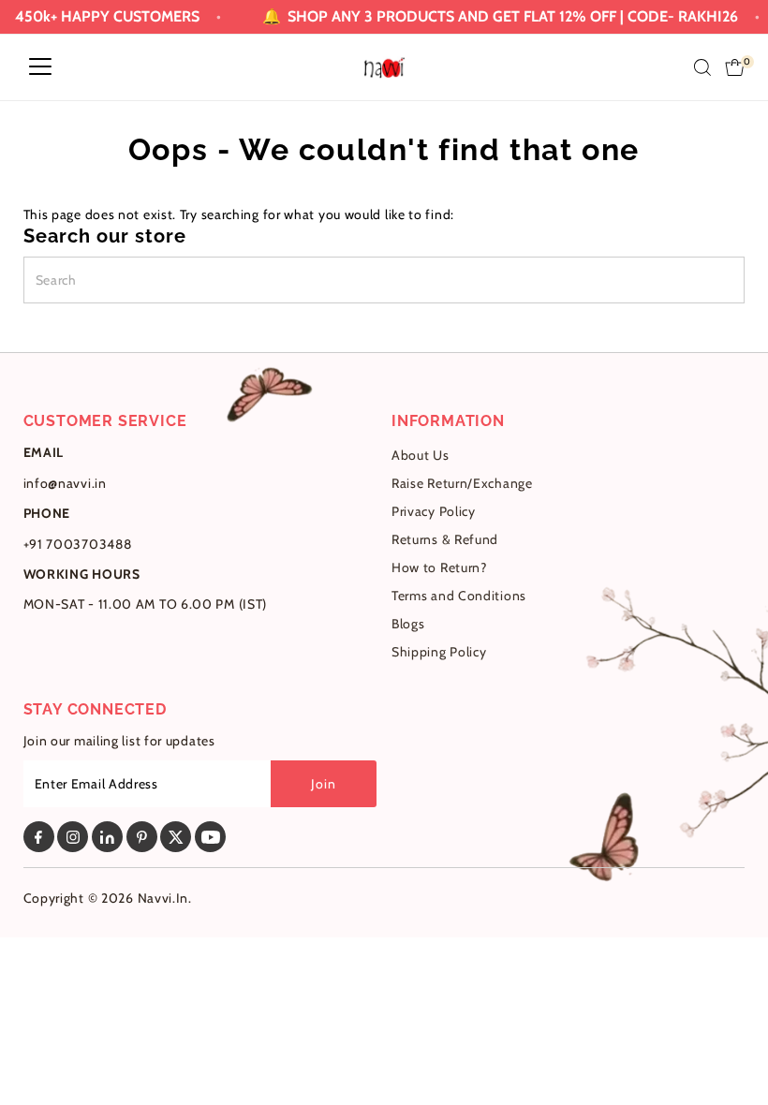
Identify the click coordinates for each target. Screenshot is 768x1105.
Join (323, 783)
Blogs (408, 623)
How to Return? (439, 567)
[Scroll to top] (730, 1053)
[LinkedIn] (107, 836)
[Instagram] (72, 836)
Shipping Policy (439, 651)
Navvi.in (163, 898)
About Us (420, 455)
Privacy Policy (433, 511)
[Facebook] (38, 836)
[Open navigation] (40, 67)
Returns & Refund (444, 539)
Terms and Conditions (458, 595)
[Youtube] (210, 836)
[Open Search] (702, 67)
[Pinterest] (141, 836)
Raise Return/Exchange (462, 483)
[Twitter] (175, 836)
